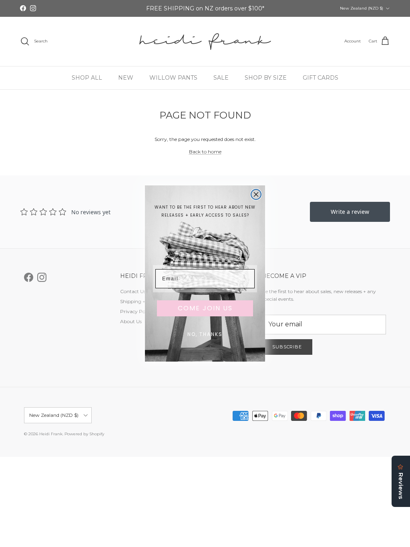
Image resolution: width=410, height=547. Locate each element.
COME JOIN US (205, 308)
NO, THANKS (205, 334)
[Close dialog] (256, 194)
